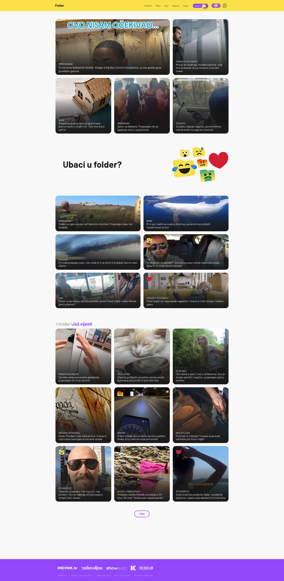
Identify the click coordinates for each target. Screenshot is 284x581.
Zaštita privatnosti (122, 575)
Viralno (148, 5)
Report (176, 5)
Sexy (185, 5)
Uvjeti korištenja (103, 575)
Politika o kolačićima (143, 575)
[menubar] (225, 6)
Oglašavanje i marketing (81, 575)
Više (142, 513)
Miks (158, 5)
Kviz (166, 5)
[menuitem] (225, 6)
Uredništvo (63, 575)
